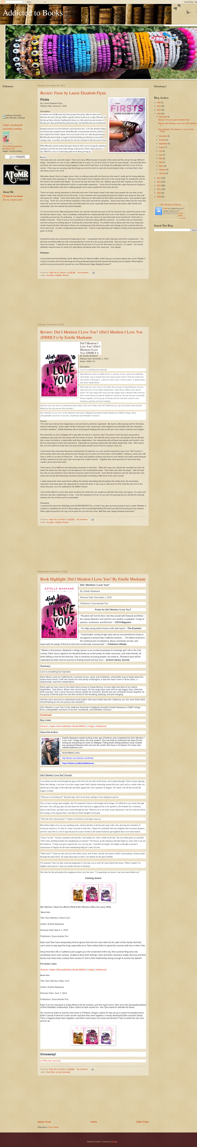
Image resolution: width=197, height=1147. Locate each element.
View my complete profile (12, 200)
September (163, 144)
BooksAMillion (80, 726)
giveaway (66, 1072)
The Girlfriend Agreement (12, 146)
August (162, 147)
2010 (159, 193)
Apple (52, 726)
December (163, 117)
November (163, 136)
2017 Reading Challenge (170, 204)
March (161, 166)
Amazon (44, 726)
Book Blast (51, 1072)
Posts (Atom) (53, 1127)
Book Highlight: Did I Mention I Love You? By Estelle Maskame (93, 578)
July (161, 151)
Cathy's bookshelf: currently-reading (13, 126)
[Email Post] (93, 273)
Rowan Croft (10, 149)
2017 (159, 106)
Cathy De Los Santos (14, 196)
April (161, 162)
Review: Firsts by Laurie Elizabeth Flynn (73, 92)
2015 (159, 114)
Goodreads (46, 715)
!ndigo (91, 726)
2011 (159, 189)
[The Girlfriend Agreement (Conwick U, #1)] (6, 141)
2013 (159, 182)
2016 (159, 110)
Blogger (114, 1142)
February (162, 170)
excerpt (59, 1072)
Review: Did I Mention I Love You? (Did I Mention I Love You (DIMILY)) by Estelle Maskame (91, 334)
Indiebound (101, 726)
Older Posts (142, 1122)
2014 (159, 178)
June (161, 155)
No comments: (84, 273)
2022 (159, 102)
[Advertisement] (93, 301)
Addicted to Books (33, 12)
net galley (50, 275)
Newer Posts (44, 1122)
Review (65, 275)
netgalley (58, 275)
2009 (159, 197)
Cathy (165, 208)
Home (93, 1122)
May (161, 158)
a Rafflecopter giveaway (50, 1061)
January (162, 173)
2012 (159, 186)
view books (183, 218)
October (162, 140)
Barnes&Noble (64, 726)
